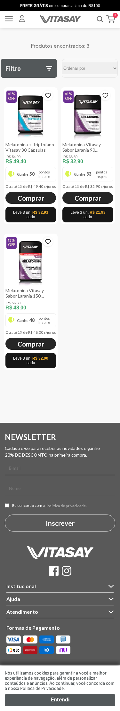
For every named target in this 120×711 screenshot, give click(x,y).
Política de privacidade (66, 506)
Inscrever (60, 523)
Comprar (31, 198)
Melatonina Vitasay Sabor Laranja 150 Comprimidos (24, 293)
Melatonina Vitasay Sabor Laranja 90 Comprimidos (81, 147)
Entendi (60, 700)
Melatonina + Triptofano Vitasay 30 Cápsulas (29, 147)
